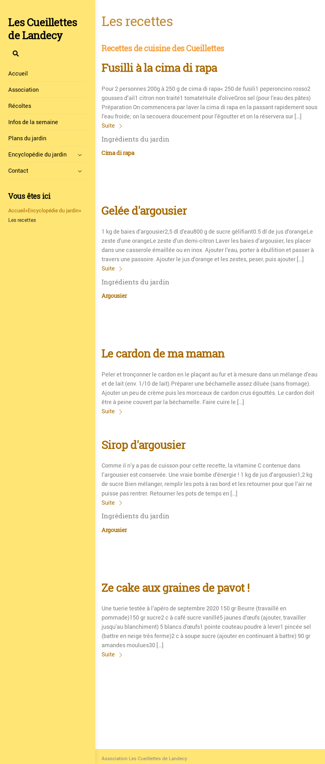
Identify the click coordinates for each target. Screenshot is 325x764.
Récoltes (19, 106)
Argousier (114, 296)
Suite (108, 125)
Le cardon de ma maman (163, 353)
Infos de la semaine (33, 122)
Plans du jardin (27, 138)
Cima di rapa (118, 153)
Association (23, 89)
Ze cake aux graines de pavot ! (175, 587)
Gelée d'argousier (144, 210)
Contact (18, 170)
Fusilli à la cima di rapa (159, 67)
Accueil (18, 73)
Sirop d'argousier (143, 444)
